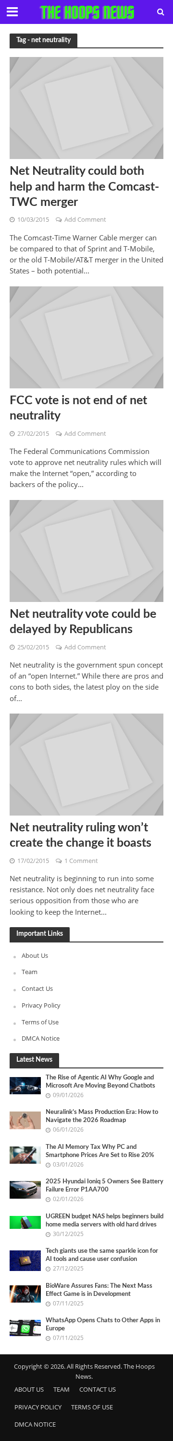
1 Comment (81, 861)
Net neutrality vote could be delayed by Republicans (83, 621)
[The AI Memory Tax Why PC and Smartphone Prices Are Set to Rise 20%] (25, 1154)
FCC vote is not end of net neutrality (78, 408)
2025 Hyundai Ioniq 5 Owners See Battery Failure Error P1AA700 (104, 1185)
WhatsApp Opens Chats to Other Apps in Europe (103, 1324)
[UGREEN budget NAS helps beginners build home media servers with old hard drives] (25, 1221)
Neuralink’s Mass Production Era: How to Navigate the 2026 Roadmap (102, 1116)
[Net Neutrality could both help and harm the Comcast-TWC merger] (86, 107)
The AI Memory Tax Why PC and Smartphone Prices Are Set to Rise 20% (100, 1151)
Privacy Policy (41, 1005)
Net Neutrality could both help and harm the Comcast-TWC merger (84, 186)
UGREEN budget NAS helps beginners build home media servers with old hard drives (104, 1220)
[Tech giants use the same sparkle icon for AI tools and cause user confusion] (25, 1260)
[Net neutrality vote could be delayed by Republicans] (86, 550)
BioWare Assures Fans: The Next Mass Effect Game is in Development (99, 1290)
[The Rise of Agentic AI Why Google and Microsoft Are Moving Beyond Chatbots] (25, 1085)
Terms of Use (40, 1022)
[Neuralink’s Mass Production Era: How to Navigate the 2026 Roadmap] (25, 1119)
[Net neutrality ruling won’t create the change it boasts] (86, 763)
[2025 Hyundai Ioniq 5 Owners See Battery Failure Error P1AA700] (25, 1189)
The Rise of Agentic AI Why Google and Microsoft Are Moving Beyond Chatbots (100, 1082)
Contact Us (37, 988)
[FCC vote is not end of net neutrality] (86, 336)
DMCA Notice (41, 1038)
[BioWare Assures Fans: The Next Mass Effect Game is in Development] (25, 1293)
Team (29, 971)
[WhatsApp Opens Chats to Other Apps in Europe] (25, 1327)
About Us (35, 955)
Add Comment (85, 220)
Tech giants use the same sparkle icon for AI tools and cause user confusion (102, 1255)
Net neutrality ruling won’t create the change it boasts (80, 835)
